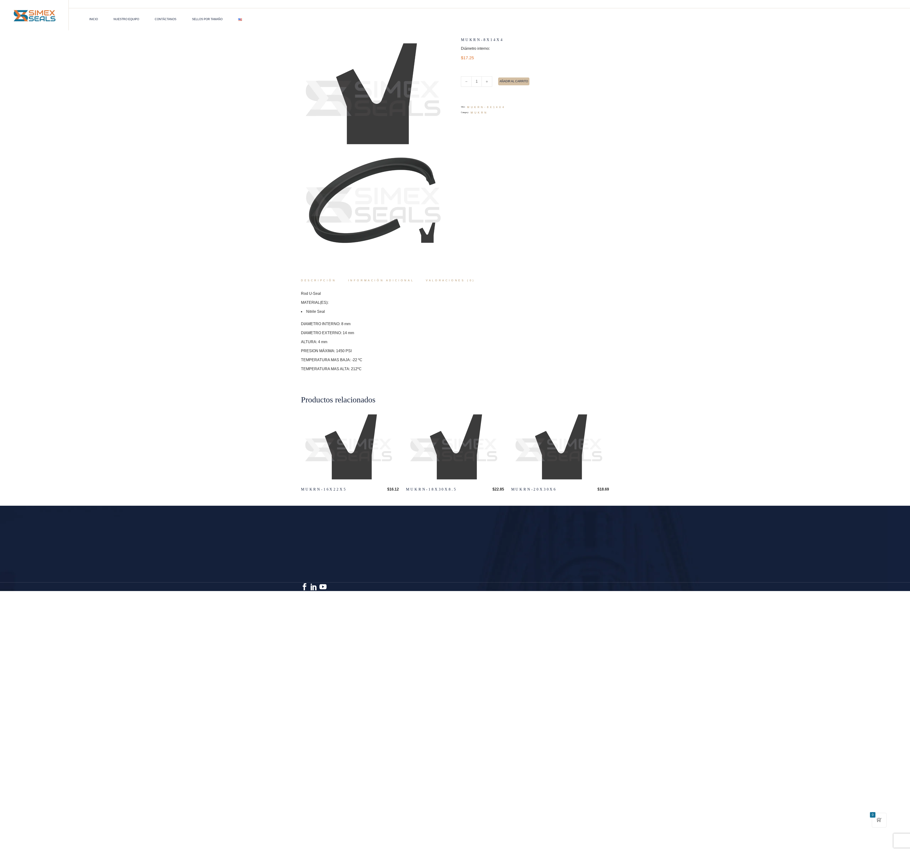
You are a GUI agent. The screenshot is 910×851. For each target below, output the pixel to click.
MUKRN (479, 112)
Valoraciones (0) (450, 280)
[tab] (318, 280)
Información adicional (381, 280)
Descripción (318, 280)
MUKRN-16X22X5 (323, 489)
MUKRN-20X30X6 (534, 489)
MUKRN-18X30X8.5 (431, 489)
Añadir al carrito (514, 81)
